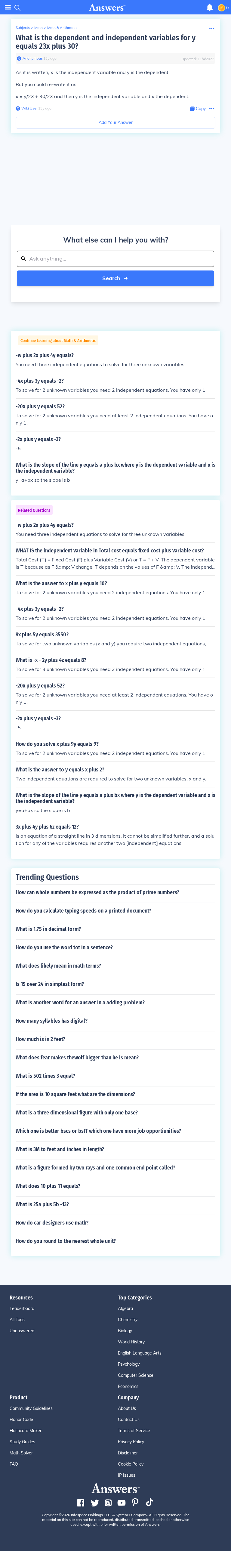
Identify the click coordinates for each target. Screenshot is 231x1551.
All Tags (17, 1319)
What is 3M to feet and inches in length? (60, 1149)
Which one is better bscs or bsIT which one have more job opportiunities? (98, 1131)
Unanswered (22, 1330)
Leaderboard (22, 1308)
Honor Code (21, 1419)
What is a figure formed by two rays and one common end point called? (95, 1167)
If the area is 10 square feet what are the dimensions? (75, 1094)
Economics (128, 1386)
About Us (127, 1408)
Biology (125, 1330)
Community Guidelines (31, 1408)
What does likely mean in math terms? (58, 965)
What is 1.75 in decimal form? (48, 929)
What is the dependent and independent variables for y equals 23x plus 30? (106, 42)
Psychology (129, 1364)
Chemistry (127, 1319)
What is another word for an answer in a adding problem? (80, 1002)
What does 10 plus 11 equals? (48, 1186)
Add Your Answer (116, 122)
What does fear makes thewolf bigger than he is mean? (77, 1057)
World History (131, 1342)
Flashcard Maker (26, 1430)
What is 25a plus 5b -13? (42, 1204)
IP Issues (126, 1475)
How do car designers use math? (52, 1222)
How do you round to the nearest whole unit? (66, 1241)
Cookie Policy (130, 1464)
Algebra (125, 1308)
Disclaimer (128, 1453)
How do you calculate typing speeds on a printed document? (83, 910)
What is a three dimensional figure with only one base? (77, 1112)
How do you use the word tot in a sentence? (64, 947)
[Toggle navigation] (8, 7)
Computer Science (135, 1375)
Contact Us (129, 1419)
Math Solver (21, 1453)
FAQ (14, 1464)
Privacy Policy (131, 1441)
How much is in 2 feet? (40, 1039)
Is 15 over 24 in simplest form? (50, 984)
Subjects (23, 27)
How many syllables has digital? (52, 1021)
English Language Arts (140, 1353)
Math (38, 27)
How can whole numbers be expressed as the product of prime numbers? (97, 892)
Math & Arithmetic (62, 27)
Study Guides (22, 1441)
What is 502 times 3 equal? (45, 1076)
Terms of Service (134, 1430)
